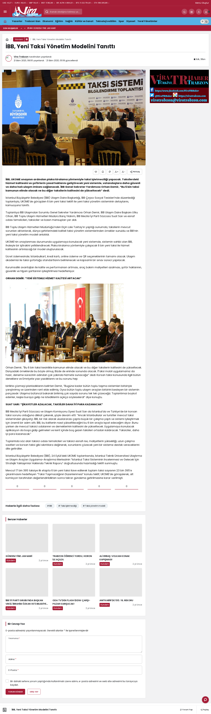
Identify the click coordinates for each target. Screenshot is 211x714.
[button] (191, 12)
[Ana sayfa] (5, 21)
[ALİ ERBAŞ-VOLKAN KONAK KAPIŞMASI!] (120, 545)
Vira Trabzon (21, 56)
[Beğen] (96, 172)
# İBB (49, 505)
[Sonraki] (25, 28)
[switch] (204, 21)
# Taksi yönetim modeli (94, 505)
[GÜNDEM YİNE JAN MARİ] (27, 545)
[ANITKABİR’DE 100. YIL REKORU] (120, 589)
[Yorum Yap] (110, 172)
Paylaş (205, 709)
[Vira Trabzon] (27, 11)
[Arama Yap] (184, 12)
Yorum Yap (187, 709)
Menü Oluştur (202, 2)
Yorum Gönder (15, 692)
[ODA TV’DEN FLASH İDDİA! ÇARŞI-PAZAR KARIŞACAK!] (74, 589)
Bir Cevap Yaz (16, 624)
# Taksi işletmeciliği (67, 505)
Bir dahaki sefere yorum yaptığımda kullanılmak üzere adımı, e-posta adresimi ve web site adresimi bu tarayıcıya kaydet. (73, 683)
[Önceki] (21, 28)
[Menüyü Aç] (5, 12)
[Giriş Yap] (199, 12)
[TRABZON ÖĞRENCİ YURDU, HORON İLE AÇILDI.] (74, 545)
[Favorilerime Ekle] (103, 172)
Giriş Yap (34, 692)
